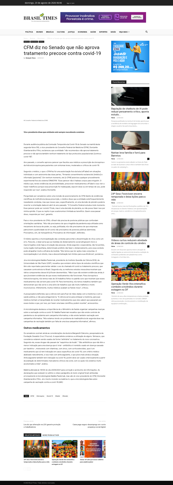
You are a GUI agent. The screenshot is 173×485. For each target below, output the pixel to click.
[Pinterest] (36, 63)
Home (26, 38)
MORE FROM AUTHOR (51, 435)
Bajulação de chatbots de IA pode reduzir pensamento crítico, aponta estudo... (130, 111)
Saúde (93, 32)
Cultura (61, 32)
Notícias (32, 38)
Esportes (103, 32)
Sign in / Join (70, 3)
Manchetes (41, 38)
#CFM (32, 396)
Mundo (39, 32)
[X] (31, 63)
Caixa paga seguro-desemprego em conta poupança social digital (89, 425)
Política (29, 32)
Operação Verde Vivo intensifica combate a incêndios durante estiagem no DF (63, 462)
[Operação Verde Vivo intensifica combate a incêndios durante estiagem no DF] (64, 449)
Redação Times (31, 58)
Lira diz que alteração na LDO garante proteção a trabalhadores (42, 425)
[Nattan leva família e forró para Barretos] (130, 140)
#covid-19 (50, 396)
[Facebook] (26, 63)
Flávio (113, 118)
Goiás (113, 32)
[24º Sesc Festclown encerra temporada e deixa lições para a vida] (36, 449)
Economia (82, 32)
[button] (146, 32)
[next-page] (28, 469)
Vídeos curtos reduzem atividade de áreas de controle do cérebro (129, 242)
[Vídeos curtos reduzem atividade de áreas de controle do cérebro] (130, 228)
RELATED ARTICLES (32, 435)
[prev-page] (25, 469)
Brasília (50, 32)
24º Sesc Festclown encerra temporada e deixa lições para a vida (128, 196)
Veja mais (123, 32)
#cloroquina (40, 396)
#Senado (65, 396)
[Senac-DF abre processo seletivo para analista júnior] (93, 449)
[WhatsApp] (42, 63)
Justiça (71, 32)
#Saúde (57, 396)
